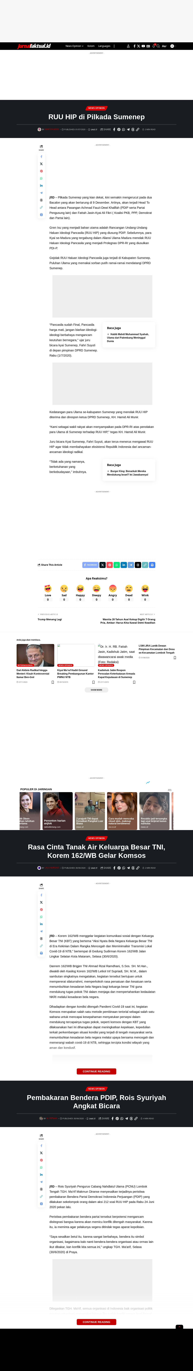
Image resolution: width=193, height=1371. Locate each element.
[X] (138, 46)
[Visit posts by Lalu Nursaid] (39, 868)
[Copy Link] (137, 129)
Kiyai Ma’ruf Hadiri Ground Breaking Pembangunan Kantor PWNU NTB (75, 673)
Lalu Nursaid (52, 868)
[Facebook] (134, 46)
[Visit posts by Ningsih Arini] (39, 129)
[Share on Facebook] (114, 129)
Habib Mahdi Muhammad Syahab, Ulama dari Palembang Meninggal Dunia (128, 337)
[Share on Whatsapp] (123, 129)
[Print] (41, 214)
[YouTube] (143, 46)
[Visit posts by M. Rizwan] (41, 1118)
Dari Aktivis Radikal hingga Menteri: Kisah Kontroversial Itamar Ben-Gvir (33, 673)
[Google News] (148, 46)
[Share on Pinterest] (119, 129)
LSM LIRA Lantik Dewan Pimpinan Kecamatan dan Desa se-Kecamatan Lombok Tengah (157, 649)
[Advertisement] (96, 21)
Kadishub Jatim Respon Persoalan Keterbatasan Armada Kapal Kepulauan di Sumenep (116, 673)
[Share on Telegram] (128, 129)
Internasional (25, 665)
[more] (114, 46)
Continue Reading (96, 1071)
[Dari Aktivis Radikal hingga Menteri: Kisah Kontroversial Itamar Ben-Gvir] (35, 655)
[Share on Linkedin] (41, 185)
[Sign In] (128, 46)
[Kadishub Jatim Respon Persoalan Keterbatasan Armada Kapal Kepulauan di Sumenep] (117, 655)
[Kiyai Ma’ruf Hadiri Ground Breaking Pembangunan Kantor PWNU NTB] (76, 655)
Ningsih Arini (52, 129)
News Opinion (96, 108)
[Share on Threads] (133, 129)
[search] (158, 46)
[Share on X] (41, 163)
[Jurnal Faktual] (34, 46)
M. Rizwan (52, 1118)
